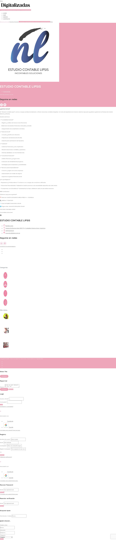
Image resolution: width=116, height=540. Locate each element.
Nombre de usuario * (5, 439)
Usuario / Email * (4, 399)
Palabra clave (3, 525)
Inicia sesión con (4, 416)
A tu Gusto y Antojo (9, 351)
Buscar (2, 539)
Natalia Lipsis (9, 226)
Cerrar (4, 376)
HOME (5, 13)
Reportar (11, 389)
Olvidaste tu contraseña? (6, 406)
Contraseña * (3, 402)
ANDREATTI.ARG (8, 337)
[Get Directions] (1, 215)
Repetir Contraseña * (5, 449)
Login (1, 404)
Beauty (10, 306)
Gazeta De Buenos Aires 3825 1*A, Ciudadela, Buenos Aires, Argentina (25, 228)
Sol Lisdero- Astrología (11, 323)
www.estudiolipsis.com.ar (13, 233)
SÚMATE (5, 17)
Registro (2, 455)
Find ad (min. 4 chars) (6, 516)
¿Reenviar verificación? (6, 457)
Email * (1, 442)
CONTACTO (6, 19)
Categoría (2, 535)
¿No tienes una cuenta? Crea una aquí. (10, 430)
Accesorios (11, 279)
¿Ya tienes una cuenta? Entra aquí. (9, 480)
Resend (2, 506)
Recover (2, 492)
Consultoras (6, 91)
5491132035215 (10, 230)
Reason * (2, 387)
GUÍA (4, 15)
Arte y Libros (12, 288)
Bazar (10, 297)
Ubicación (2, 530)
